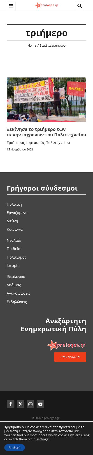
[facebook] (10, 404)
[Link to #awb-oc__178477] (11, 6)
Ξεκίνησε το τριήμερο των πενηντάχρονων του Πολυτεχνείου (46, 132)
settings (42, 439)
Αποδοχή (14, 447)
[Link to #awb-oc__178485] (79, 6)
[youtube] (40, 404)
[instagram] (30, 404)
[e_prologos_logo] (46, 2)
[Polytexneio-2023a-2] (46, 79)
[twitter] (20, 404)
